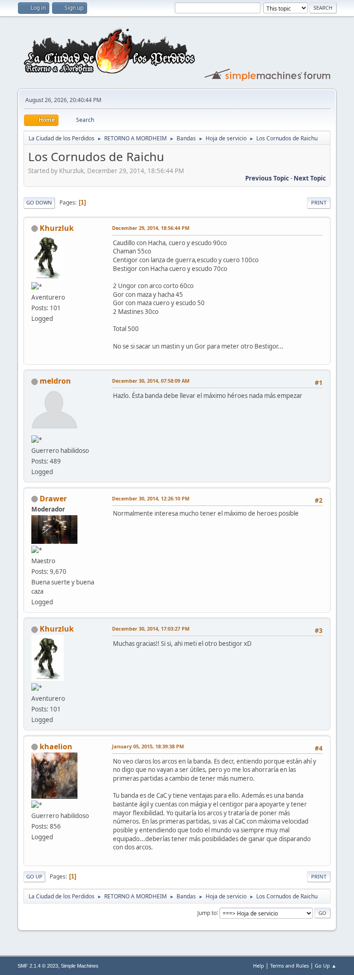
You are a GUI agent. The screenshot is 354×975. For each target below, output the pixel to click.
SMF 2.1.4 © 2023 (38, 966)
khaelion (56, 746)
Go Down (39, 202)
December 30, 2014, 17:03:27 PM (150, 628)
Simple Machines (80, 966)
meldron (55, 381)
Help (258, 965)
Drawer (53, 499)
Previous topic (267, 178)
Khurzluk (57, 228)
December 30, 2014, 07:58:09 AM (150, 380)
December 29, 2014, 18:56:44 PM (150, 227)
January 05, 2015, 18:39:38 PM (148, 746)
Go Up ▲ (325, 965)
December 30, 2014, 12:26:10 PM (150, 498)
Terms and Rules (289, 965)
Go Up (34, 876)
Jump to (207, 912)
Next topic (310, 178)
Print (318, 202)
